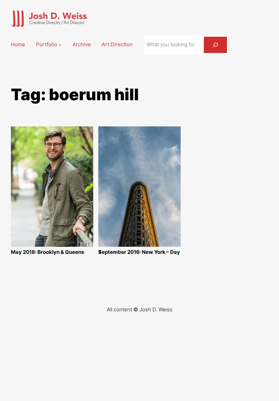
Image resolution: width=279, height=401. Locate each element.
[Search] (215, 45)
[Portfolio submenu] (60, 44)
